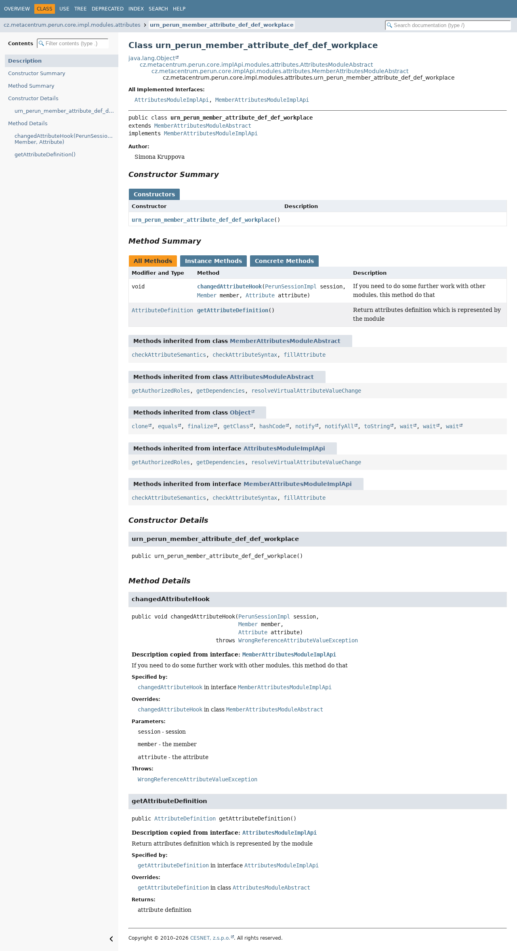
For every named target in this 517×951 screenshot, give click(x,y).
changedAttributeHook (229, 286)
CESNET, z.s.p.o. (210, 938)
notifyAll (339, 426)
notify (305, 426)
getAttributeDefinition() (45, 154)
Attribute (260, 295)
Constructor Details (33, 98)
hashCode (272, 426)
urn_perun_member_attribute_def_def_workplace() (66, 111)
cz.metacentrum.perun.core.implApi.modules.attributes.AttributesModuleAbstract (256, 64)
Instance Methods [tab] (213, 261)
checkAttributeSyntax (244, 354)
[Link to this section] (224, 174)
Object (240, 412)
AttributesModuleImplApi (172, 100)
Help (179, 9)
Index (136, 9)
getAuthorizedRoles (161, 390)
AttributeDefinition (162, 310)
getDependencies (220, 390)
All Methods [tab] (153, 261)
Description (25, 61)
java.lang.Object (151, 58)
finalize (200, 426)
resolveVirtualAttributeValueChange (306, 390)
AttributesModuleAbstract (272, 377)
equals (167, 426)
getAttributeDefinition (232, 310)
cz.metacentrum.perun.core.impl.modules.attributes (72, 25)
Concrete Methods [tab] (284, 261)
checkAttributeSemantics (169, 354)
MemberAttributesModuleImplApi (262, 100)
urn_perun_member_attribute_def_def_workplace (222, 25)
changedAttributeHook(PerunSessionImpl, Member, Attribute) (66, 139)
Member (206, 295)
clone (140, 426)
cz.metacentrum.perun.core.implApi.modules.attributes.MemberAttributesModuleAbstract (279, 71)
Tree (80, 9)
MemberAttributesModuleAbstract (202, 125)
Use (64, 9)
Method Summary (31, 86)
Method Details (28, 123)
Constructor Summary (36, 73)
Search (158, 9)
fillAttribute (305, 354)
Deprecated (108, 9)
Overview (17, 9)
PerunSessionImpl (291, 286)
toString (377, 426)
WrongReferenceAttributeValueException (298, 640)
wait (406, 426)
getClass (236, 426)
